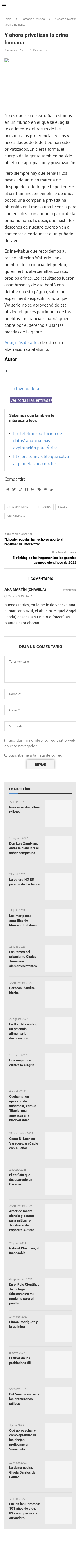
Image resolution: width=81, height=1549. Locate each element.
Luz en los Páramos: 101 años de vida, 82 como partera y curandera (24, 1511)
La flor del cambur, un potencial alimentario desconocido (23, 1031)
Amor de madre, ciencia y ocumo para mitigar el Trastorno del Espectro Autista (21, 1220)
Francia (63, 507)
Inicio (7, 19)
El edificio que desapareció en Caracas (20, 1179)
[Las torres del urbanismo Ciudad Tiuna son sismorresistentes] (58, 958)
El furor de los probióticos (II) (20, 1360)
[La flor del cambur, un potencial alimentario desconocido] (58, 1030)
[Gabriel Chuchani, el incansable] (58, 1255)
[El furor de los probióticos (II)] (58, 1364)
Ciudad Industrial (18, 507)
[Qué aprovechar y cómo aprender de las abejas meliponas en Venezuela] (58, 1436)
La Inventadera (24, 389)
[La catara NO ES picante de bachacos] (58, 886)
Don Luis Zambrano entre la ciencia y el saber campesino (24, 848)
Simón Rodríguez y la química (23, 1324)
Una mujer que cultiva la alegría (21, 1062)
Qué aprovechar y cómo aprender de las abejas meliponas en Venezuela (22, 1439)
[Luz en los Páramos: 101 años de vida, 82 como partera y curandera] (58, 1510)
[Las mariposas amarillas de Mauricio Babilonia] (58, 922)
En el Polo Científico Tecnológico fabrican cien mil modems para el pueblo (24, 1293)
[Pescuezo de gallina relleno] (58, 813)
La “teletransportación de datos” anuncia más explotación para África (37, 440)
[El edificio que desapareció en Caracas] (58, 1181)
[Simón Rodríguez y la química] (58, 1328)
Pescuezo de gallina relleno (24, 809)
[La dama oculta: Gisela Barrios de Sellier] (58, 1474)
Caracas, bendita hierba (22, 990)
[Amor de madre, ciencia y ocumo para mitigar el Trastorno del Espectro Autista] (58, 1217)
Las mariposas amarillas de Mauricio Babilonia (23, 920)
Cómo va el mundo (33, 19)
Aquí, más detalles (21, 342)
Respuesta (69, 590)
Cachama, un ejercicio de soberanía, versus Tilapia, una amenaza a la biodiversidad (22, 1108)
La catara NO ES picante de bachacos (24, 882)
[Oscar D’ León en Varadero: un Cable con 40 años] (58, 1145)
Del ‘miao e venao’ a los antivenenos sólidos (24, 1399)
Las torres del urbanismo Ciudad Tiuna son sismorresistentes (23, 959)
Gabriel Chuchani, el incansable (24, 1250)
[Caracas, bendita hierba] (58, 994)
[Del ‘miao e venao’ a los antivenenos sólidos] (58, 1400)
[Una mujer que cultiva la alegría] (58, 1066)
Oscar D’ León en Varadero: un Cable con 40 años (23, 1143)
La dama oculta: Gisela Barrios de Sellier (22, 1472)
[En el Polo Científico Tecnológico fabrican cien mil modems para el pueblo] (58, 1291)
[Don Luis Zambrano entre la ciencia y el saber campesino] (58, 849)
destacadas (44, 507)
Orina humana (16, 515)
